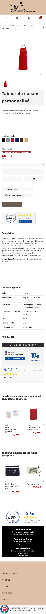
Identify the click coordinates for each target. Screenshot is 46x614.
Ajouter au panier (25, 171)
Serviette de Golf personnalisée (33, 428)
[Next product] (43, 27)
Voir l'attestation (15, 359)
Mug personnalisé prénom (10, 429)
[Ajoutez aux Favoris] (12, 179)
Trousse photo (32, 484)
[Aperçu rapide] (19, 417)
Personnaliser (12, 204)
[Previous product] (42, 27)
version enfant (10, 259)
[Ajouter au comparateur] (34, 179)
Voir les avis (25, 221)
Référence (5, 149)
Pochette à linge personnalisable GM (12, 486)
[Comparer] (19, 413)
